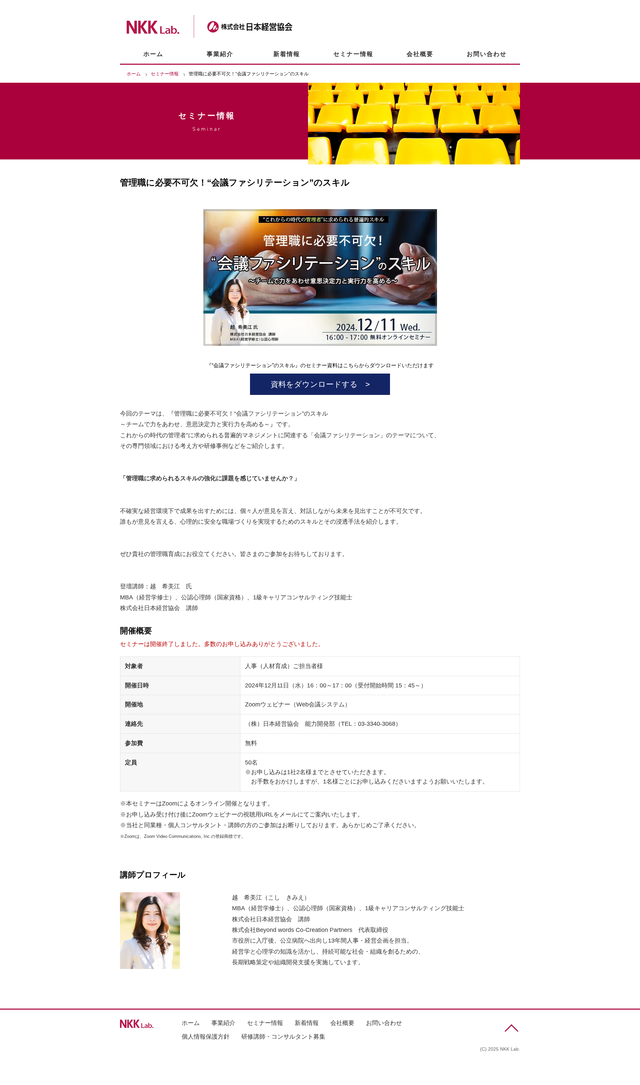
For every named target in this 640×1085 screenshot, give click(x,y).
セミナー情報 (353, 54)
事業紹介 (220, 54)
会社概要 (420, 54)
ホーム (153, 54)
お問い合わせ (487, 54)
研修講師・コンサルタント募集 (283, 1036)
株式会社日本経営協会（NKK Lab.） (210, 26)
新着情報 (286, 54)
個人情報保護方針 (206, 1036)
